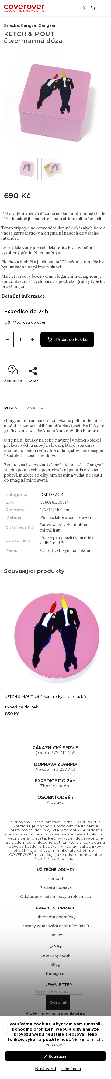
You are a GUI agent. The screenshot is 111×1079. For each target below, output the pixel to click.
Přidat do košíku (72, 339)
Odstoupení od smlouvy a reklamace (55, 896)
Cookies (55, 934)
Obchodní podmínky (56, 917)
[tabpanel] (55, 655)
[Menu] (103, 8)
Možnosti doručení (30, 322)
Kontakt (55, 878)
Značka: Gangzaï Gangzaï (29, 25)
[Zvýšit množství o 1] (32, 339)
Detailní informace (23, 296)
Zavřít (96, 390)
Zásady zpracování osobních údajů (55, 926)
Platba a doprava (55, 887)
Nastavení (45, 1068)
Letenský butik (55, 955)
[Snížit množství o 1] (7, 339)
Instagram (55, 973)
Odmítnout (71, 1069)
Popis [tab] (10, 408)
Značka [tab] (35, 408)
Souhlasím (58, 1056)
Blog (55, 964)
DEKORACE (51, 494)
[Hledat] (83, 8)
